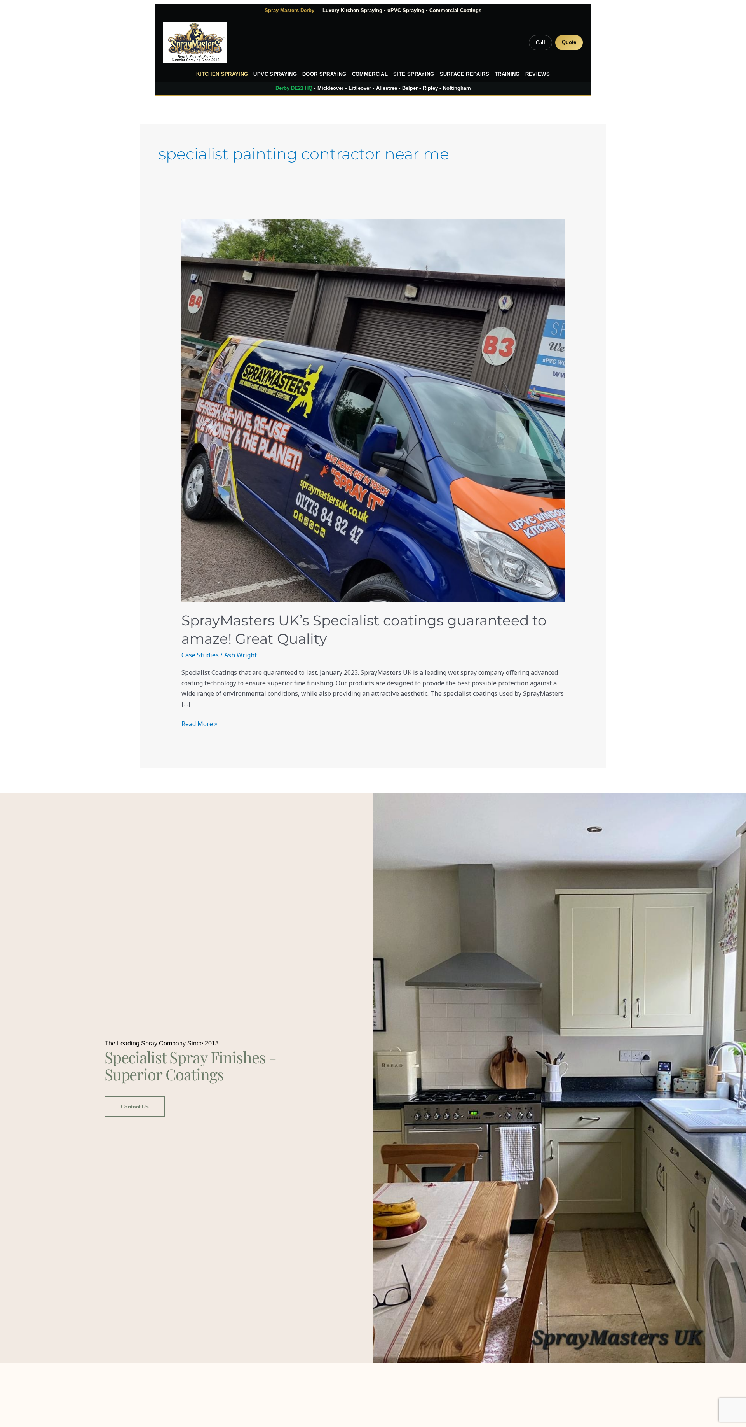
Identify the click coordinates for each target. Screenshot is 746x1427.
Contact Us (135, 1106)
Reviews (537, 74)
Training (507, 74)
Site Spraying (413, 74)
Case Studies (200, 655)
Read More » (199, 723)
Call (540, 43)
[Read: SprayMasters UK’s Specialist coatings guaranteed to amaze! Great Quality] (373, 410)
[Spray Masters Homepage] (195, 42)
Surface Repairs (464, 74)
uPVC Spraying (275, 74)
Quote (569, 42)
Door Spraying (324, 74)
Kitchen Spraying (222, 74)
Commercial (370, 74)
